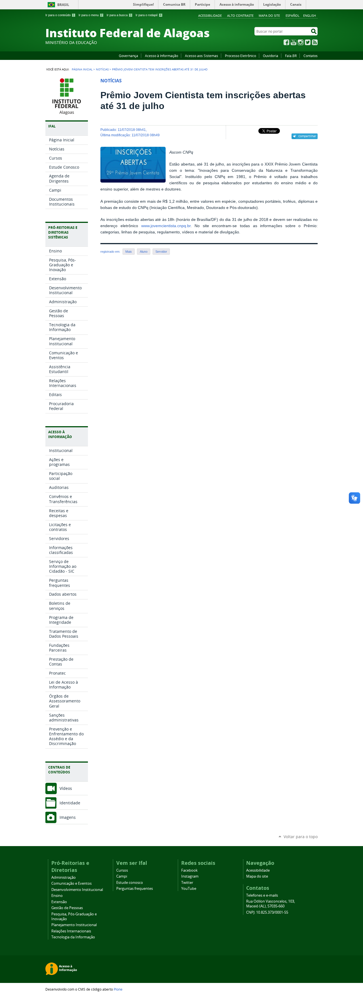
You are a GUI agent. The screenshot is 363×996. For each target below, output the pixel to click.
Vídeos (66, 788)
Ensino (57, 895)
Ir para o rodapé (148, 15)
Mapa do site (269, 15)
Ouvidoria (270, 55)
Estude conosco (129, 882)
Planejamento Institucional (74, 924)
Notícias (102, 69)
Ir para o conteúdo (59, 15)
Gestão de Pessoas (67, 907)
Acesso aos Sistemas (201, 55)
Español (292, 15)
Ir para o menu (90, 15)
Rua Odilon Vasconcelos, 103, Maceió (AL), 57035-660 (270, 904)
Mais (128, 251)
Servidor (161, 251)
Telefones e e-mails (262, 895)
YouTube (293, 42)
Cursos (122, 870)
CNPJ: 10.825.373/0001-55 (267, 912)
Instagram (300, 42)
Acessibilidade (210, 15)
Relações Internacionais (71, 931)
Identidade (70, 802)
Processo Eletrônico (240, 55)
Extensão (59, 901)
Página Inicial (82, 69)
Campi (121, 876)
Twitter (308, 42)
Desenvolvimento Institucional (77, 889)
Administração (63, 877)
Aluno (143, 251)
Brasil (63, 4)
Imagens (68, 817)
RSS (315, 42)
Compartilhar (307, 136)
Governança (128, 55)
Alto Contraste (240, 15)
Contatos (310, 55)
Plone (118, 989)
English (309, 15)
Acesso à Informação (161, 55)
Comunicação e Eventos (71, 883)
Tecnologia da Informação (73, 937)
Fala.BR (291, 55)
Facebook (286, 42)
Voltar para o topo (301, 836)
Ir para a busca (119, 15)
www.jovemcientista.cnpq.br (166, 226)
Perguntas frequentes (134, 888)
